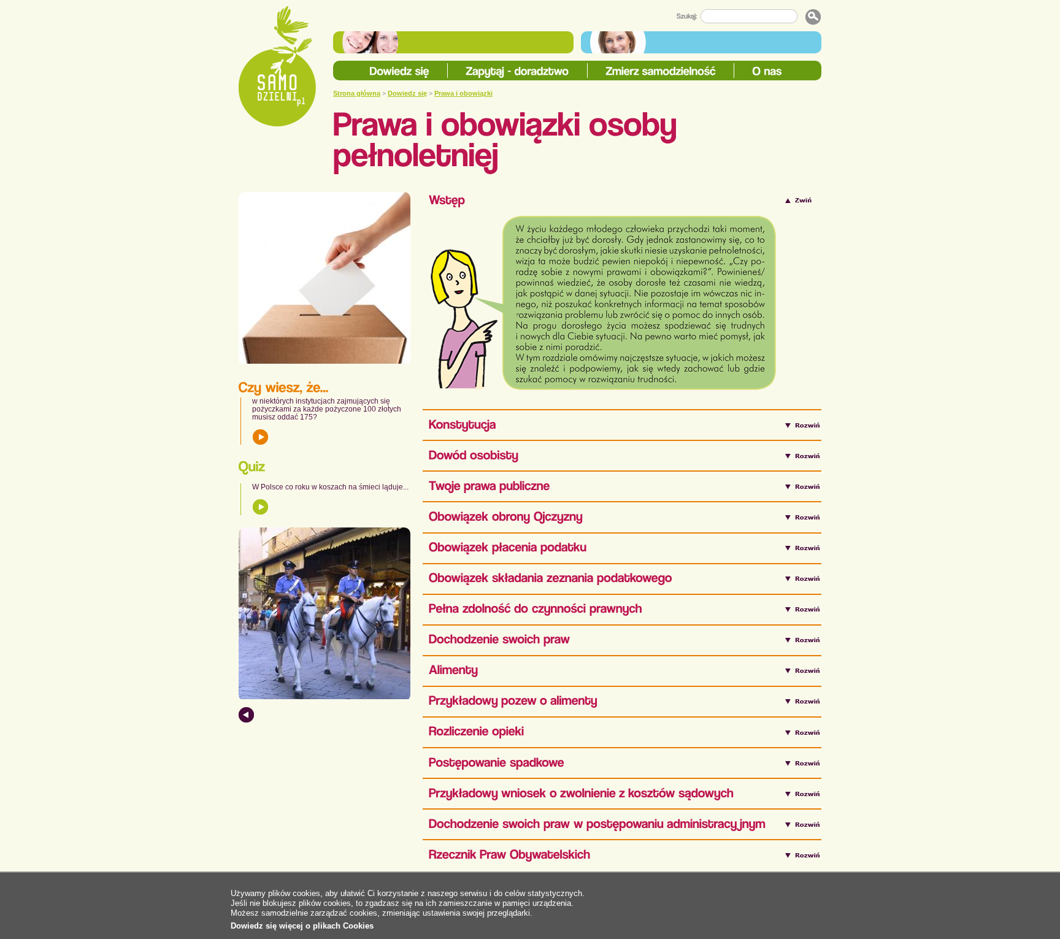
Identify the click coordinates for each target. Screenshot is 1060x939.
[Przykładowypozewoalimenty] (513, 701)
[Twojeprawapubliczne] (489, 486)
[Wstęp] (447, 200)
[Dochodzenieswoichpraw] (499, 640)
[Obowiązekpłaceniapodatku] (507, 548)
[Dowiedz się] (399, 71)
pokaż (260, 436)
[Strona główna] (277, 66)
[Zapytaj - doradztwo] (518, 71)
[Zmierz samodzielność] (661, 71)
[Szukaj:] (689, 16)
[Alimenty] (453, 670)
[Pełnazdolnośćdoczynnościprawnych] (535, 609)
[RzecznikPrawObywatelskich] (509, 854)
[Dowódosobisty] (473, 455)
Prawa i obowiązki (463, 93)
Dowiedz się (407, 93)
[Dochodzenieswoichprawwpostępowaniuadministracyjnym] (597, 824)
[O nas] (767, 71)
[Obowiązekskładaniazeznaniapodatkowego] (550, 578)
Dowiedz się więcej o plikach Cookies (302, 925)
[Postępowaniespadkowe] (496, 762)
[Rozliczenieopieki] (476, 732)
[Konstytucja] (462, 424)
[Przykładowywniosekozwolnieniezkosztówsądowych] (581, 793)
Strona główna (356, 93)
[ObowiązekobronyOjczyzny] (506, 516)
